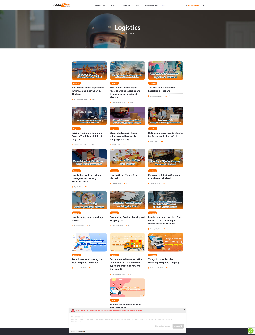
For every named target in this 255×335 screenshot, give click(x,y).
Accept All (178, 326)
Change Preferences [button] (163, 326)
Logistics (76, 83)
